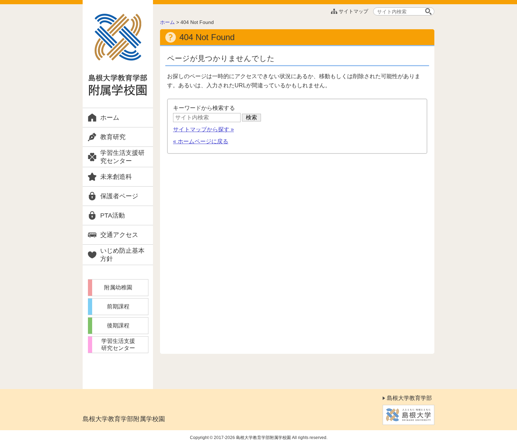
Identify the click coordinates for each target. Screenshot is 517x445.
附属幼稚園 (118, 287)
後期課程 (118, 325)
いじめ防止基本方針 (122, 254)
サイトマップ (353, 11)
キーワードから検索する (204, 108)
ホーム (109, 117)
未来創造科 (116, 176)
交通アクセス (119, 234)
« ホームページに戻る (200, 141)
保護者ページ (119, 196)
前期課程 (118, 306)
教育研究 (113, 136)
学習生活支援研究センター (122, 156)
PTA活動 (112, 215)
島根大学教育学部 (409, 398)
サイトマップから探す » (203, 129)
